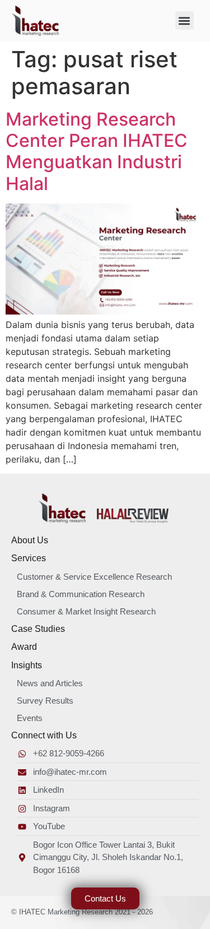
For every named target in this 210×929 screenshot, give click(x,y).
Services (28, 558)
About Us (29, 540)
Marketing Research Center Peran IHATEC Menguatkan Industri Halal (97, 151)
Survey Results (45, 700)
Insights (26, 665)
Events (30, 718)
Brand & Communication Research (80, 594)
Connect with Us (44, 735)
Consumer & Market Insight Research (86, 611)
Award (24, 646)
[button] (184, 20)
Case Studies (38, 629)
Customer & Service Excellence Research (94, 576)
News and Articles (50, 683)
